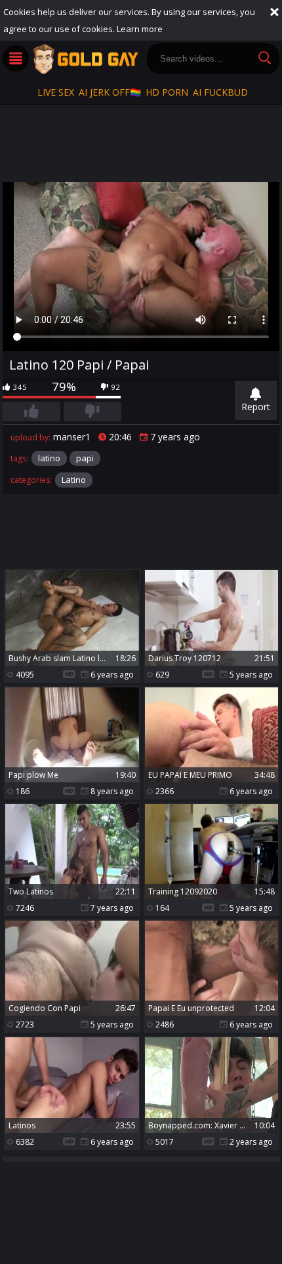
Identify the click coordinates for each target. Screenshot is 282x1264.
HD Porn (167, 92)
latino (49, 458)
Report (255, 406)
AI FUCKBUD (220, 92)
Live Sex (55, 92)
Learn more (140, 29)
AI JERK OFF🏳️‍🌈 (110, 92)
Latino (74, 480)
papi (85, 458)
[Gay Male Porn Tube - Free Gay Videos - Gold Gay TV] (85, 59)
